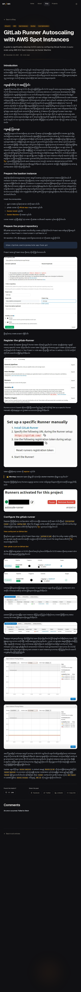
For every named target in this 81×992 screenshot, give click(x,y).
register (27, 472)
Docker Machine (13, 215)
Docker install (12, 211)
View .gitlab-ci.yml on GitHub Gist (16, 546)
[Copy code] (74, 245)
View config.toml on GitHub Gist (15, 531)
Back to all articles (13, 834)
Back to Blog (11, 19)
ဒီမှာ (5, 161)
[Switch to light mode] (76, 4)
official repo (23, 207)
